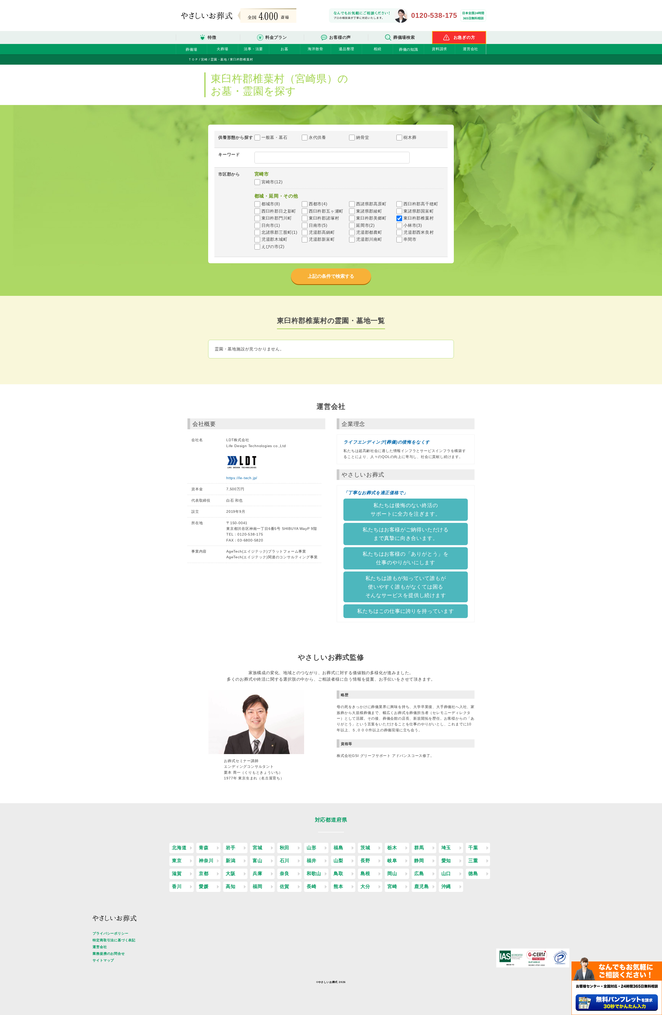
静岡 (419, 860)
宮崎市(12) (272, 182)
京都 (204, 873)
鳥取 (338, 873)
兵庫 (257, 873)
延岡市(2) (365, 225)
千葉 (473, 847)
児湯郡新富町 (322, 239)
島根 (365, 873)
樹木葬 (409, 137)
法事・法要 (253, 49)
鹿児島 (421, 886)
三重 (473, 860)
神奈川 (206, 860)
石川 (285, 860)
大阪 (231, 873)
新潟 (231, 860)
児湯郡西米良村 (418, 232)
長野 (365, 860)
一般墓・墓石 (274, 137)
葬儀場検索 (404, 37)
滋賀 (177, 873)
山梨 (338, 860)
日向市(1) (270, 225)
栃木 (392, 847)
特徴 (212, 37)
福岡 (257, 886)
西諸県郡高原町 (371, 204)
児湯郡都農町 (369, 232)
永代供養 (317, 137)
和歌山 (314, 873)
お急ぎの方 (464, 37)
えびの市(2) (272, 246)
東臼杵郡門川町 (276, 218)
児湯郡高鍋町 (322, 232)
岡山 (392, 873)
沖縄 (446, 886)
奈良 (285, 873)
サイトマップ (103, 960)
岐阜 (392, 860)
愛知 (446, 860)
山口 (446, 873)
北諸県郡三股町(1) (279, 232)
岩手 (231, 847)
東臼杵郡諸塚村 (324, 218)
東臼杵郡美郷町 (371, 218)
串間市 (409, 239)
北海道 (179, 847)
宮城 (257, 847)
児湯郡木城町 (274, 239)
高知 (231, 886)
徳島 (473, 873)
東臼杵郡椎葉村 (418, 218)
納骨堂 (362, 137)
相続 (377, 49)
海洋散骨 (315, 49)
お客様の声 (340, 37)
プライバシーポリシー (110, 933)
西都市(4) (318, 204)
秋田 (285, 847)
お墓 (284, 49)
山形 (312, 847)
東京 (177, 860)
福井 (312, 860)
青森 (204, 847)
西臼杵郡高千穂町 (420, 204)
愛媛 (204, 886)
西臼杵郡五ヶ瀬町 (326, 211)
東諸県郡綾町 (369, 211)
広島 (419, 873)
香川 (177, 886)
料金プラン (276, 37)
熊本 (338, 886)
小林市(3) (412, 225)
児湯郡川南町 (369, 239)
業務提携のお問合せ (109, 954)
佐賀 (285, 886)
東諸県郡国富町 (418, 211)
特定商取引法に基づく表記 (114, 940)
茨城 (365, 847)
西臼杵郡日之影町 (278, 211)
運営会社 (470, 49)
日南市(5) (318, 225)
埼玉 (446, 847)
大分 (365, 886)
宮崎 (392, 886)
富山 (257, 860)
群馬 (419, 847)
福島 (338, 847)
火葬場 (222, 49)
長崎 (312, 886)
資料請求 (439, 49)
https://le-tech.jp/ (241, 478)
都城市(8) (270, 204)
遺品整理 (346, 49)
